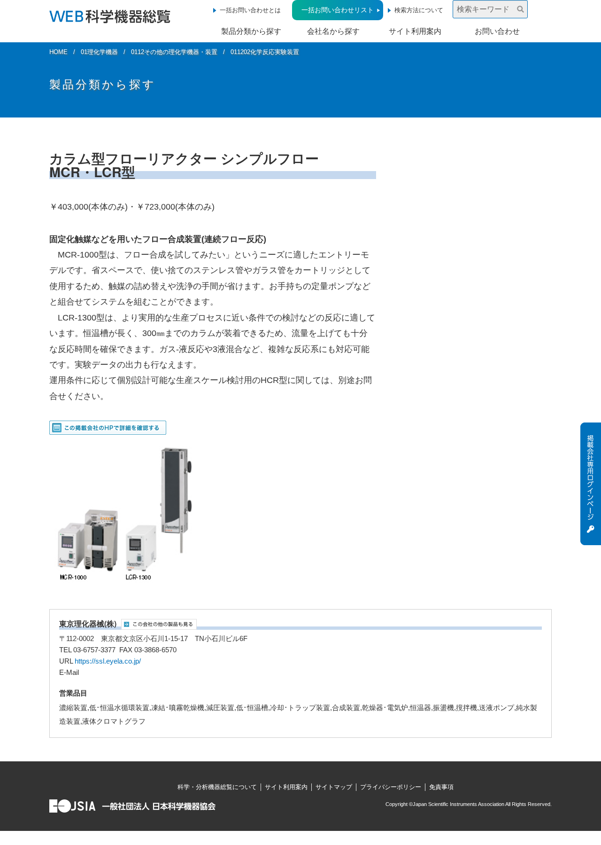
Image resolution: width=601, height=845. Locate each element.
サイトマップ (334, 786)
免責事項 (441, 786)
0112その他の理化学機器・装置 (174, 51)
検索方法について (418, 10)
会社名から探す (333, 31)
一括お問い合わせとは (250, 10)
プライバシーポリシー (390, 786)
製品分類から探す (251, 31)
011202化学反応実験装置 (265, 51)
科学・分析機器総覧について (217, 786)
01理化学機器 (99, 51)
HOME (58, 51)
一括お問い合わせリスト (337, 10)
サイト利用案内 (415, 31)
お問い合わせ (497, 31)
